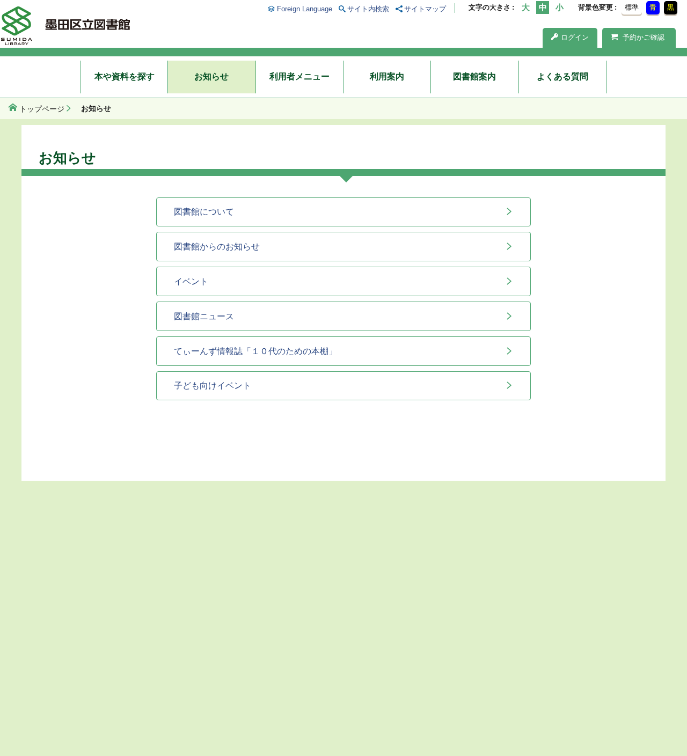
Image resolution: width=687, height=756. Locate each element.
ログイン (575, 37)
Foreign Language (304, 9)
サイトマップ (425, 9)
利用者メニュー (299, 76)
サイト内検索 (368, 9)
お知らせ (211, 76)
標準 (632, 7)
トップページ (41, 109)
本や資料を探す (124, 76)
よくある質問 (562, 76)
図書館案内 (474, 76)
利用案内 (387, 76)
